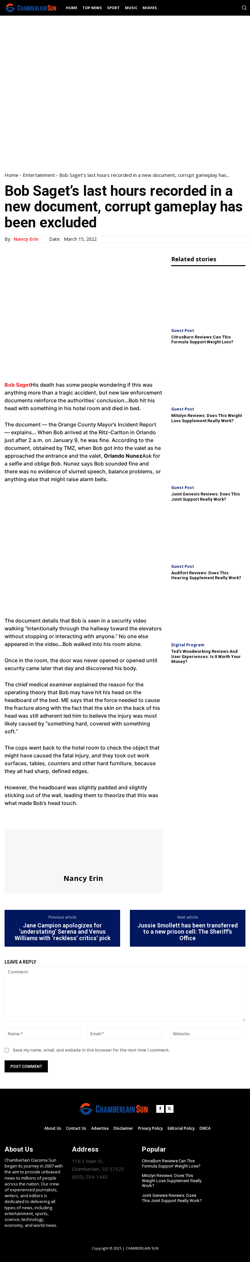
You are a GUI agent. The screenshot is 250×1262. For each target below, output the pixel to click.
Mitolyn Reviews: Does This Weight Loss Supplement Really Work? (206, 418)
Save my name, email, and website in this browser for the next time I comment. (91, 1050)
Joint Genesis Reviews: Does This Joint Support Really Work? (205, 497)
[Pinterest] (41, 817)
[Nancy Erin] (83, 851)
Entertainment (39, 175)
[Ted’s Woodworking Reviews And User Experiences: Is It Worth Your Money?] (208, 612)
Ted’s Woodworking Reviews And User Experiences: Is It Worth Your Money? (206, 656)
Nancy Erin (26, 239)
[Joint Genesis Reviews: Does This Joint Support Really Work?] (208, 455)
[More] (71, 817)
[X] (26, 817)
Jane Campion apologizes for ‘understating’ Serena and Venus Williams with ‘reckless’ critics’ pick (62, 931)
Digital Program (187, 645)
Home (12, 175)
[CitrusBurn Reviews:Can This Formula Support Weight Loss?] (208, 297)
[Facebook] (11, 817)
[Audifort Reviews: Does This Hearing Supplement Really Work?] (208, 533)
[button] (244, 7)
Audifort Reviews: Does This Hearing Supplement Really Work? (206, 575)
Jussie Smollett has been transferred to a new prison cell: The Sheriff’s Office (187, 931)
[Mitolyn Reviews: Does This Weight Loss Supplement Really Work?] (208, 376)
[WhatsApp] (55, 817)
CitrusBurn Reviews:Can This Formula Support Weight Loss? (202, 340)
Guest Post (182, 331)
